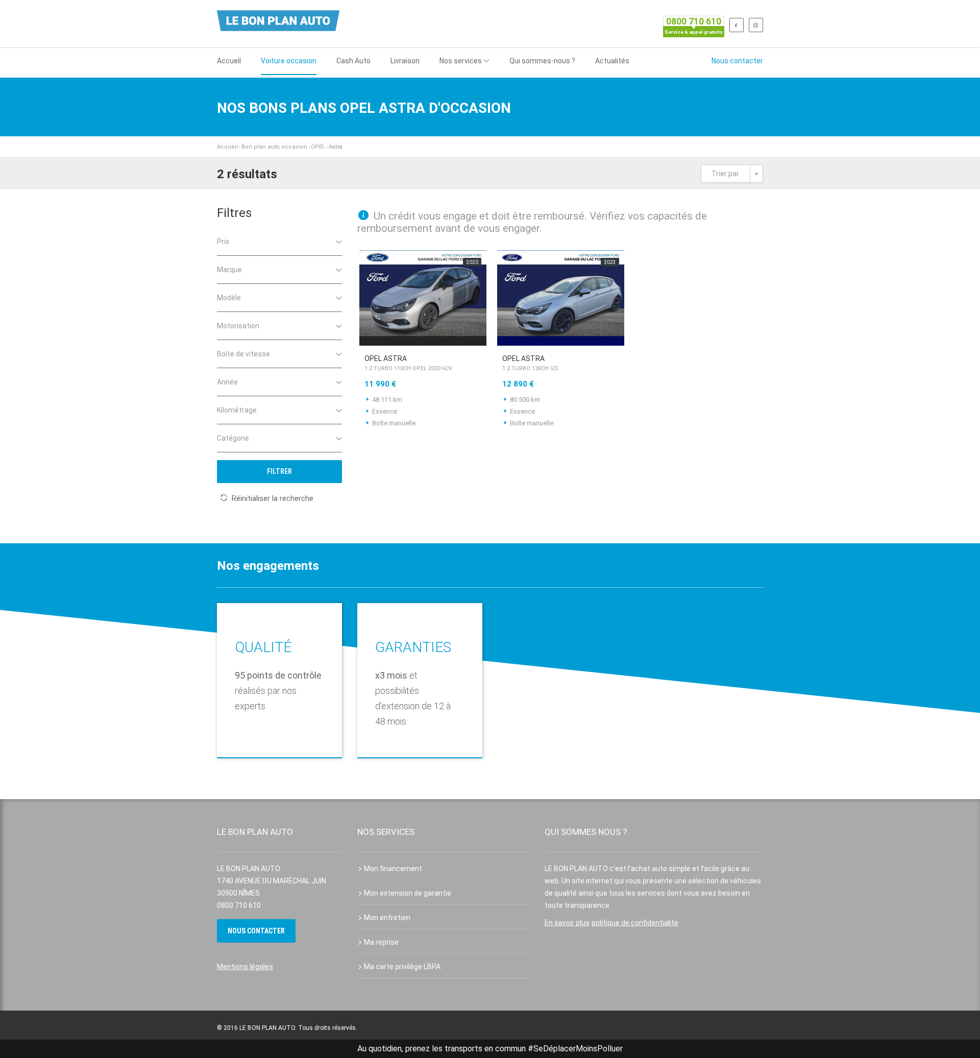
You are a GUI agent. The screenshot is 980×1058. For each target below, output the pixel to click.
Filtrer (279, 471)
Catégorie (233, 438)
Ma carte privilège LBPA (402, 967)
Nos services (460, 61)
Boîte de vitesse (243, 354)
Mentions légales (245, 967)
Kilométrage (237, 410)
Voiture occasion (288, 61)
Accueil (229, 61)
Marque (229, 270)
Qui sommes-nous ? (542, 61)
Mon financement (393, 868)
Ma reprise (381, 942)
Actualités (612, 61)
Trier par (725, 174)
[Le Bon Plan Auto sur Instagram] (756, 25)
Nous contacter (737, 61)
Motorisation (238, 326)
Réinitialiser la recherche (272, 498)
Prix (223, 241)
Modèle (229, 298)
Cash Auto (353, 61)
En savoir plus (567, 923)
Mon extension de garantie (407, 893)
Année (227, 382)
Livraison (405, 61)
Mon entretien (387, 917)
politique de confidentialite (635, 923)
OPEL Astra (408, 363)
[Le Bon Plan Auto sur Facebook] (736, 25)
